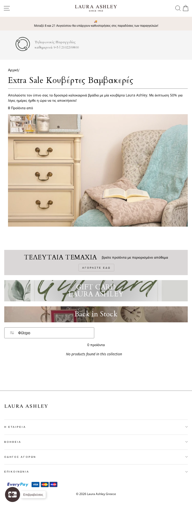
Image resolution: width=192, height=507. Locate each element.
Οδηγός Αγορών (20, 457)
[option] (96, 23)
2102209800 (70, 47)
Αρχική (13, 69)
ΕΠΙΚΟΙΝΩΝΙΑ (16, 471)
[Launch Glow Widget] (12, 494)
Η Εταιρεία (15, 427)
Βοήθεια (12, 442)
